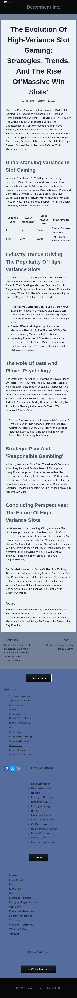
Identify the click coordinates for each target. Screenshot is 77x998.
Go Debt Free (39, 824)
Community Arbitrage (21, 736)
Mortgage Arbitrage (20, 897)
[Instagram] (18, 768)
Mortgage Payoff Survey (23, 902)
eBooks (35, 792)
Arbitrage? (15, 714)
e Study (18, 732)
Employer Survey (40, 806)
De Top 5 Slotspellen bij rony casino (59, 644)
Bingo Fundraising (19, 722)
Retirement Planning (20, 915)
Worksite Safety (18, 929)
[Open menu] (69, 7)
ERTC (34, 810)
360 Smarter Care (19, 700)
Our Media (15, 906)
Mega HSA (15, 888)
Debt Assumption (40, 783)
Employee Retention (42, 797)
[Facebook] (6, 768)
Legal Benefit (16, 879)
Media (12, 884)
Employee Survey (41, 801)
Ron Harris (29, 101)
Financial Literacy (41, 815)
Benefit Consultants (20, 718)
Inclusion (14, 875)
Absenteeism (16, 705)
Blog (11, 727)
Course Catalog (18, 750)
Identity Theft (38, 837)
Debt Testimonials (41, 788)
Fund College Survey (43, 819)
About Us (14, 709)
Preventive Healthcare (21, 911)
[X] (12, 768)
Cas (11, 732)
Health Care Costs (41, 833)
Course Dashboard (20, 754)
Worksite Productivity (21, 924)
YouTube (14, 933)
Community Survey (20, 740)
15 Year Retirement (20, 695)
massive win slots (16, 149)
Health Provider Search (44, 828)
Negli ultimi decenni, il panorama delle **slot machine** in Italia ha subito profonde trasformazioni (17, 650)
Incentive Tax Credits (43, 842)
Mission (13, 893)
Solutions (14, 920)
